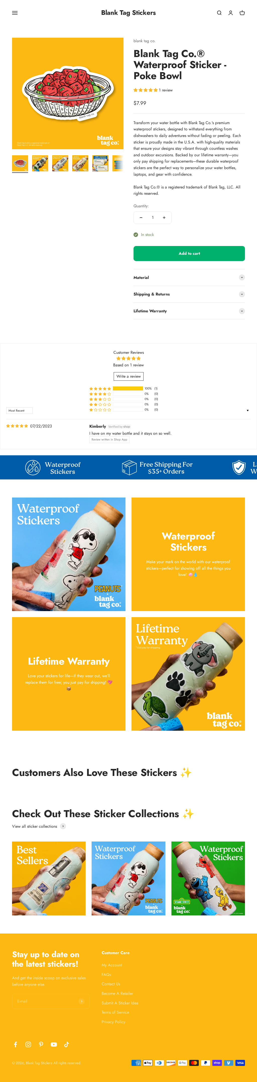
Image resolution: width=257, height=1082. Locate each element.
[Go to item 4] (80, 164)
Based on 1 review (128, 365)
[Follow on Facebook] (15, 1044)
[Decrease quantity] (141, 218)
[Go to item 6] (120, 164)
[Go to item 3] (60, 164)
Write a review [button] (128, 376)
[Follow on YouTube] (53, 1044)
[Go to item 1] (20, 164)
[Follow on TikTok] (66, 1044)
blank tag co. (145, 41)
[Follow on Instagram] (28, 1044)
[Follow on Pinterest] (41, 1044)
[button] (146, 90)
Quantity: (141, 206)
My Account (112, 965)
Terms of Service (115, 1012)
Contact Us (111, 984)
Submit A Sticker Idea (120, 1003)
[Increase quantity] (164, 218)
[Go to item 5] (100, 164)
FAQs (106, 974)
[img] (17, 426)
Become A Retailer (117, 993)
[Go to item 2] (40, 164)
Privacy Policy (113, 1022)
